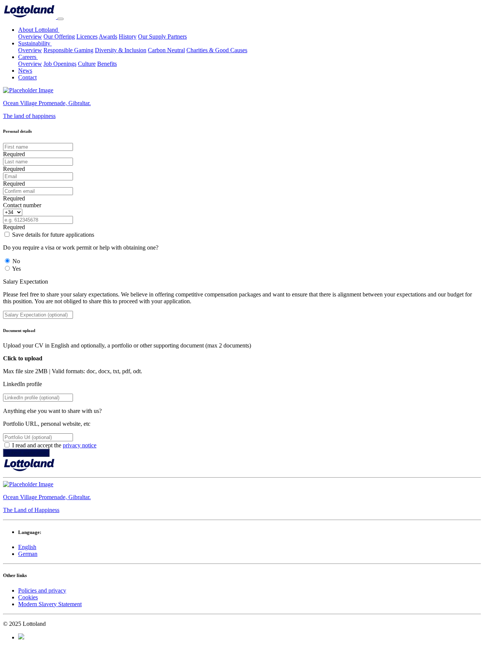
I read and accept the (54, 445)
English (27, 547)
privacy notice (79, 445)
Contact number (22, 205)
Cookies (28, 597)
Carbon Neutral (166, 50)
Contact (27, 77)
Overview (30, 36)
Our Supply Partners (162, 36)
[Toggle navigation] (60, 19)
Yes (16, 268)
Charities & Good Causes (216, 50)
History (128, 36)
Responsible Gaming (68, 50)
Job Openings (59, 64)
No (16, 261)
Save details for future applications (53, 234)
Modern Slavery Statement (50, 604)
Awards (108, 36)
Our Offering (59, 36)
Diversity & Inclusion (120, 50)
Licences (87, 36)
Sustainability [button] (35, 43)
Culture (87, 64)
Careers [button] (28, 57)
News (25, 70)
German (27, 554)
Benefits (107, 64)
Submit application (26, 453)
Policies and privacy (42, 590)
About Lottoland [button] (38, 29)
